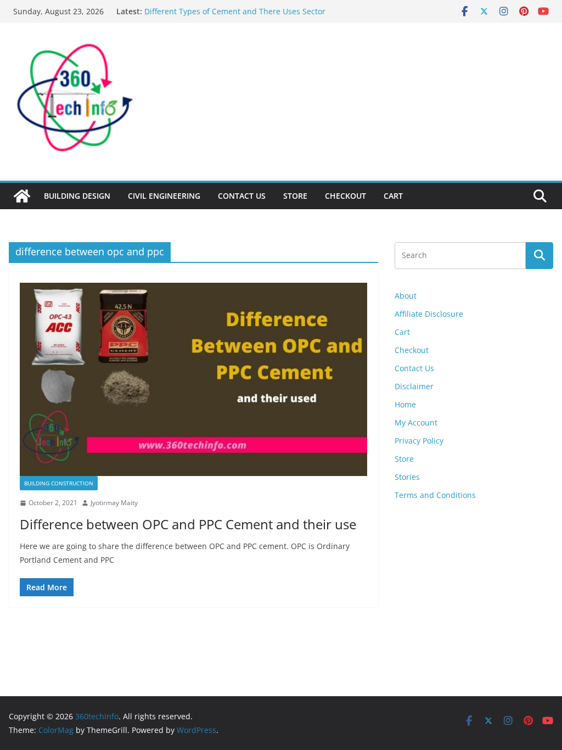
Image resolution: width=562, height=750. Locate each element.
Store (295, 196)
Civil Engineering (164, 196)
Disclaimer (414, 386)
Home (405, 404)
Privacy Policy (419, 440)
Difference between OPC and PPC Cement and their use (188, 524)
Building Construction (58, 483)
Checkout (345, 196)
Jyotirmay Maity (114, 502)
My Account (416, 422)
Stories (407, 477)
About (406, 295)
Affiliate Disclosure (429, 314)
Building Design (77, 196)
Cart (393, 196)
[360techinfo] (22, 196)
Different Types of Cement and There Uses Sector (234, 14)
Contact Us (242, 196)
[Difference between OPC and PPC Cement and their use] (193, 379)
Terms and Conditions (435, 495)
